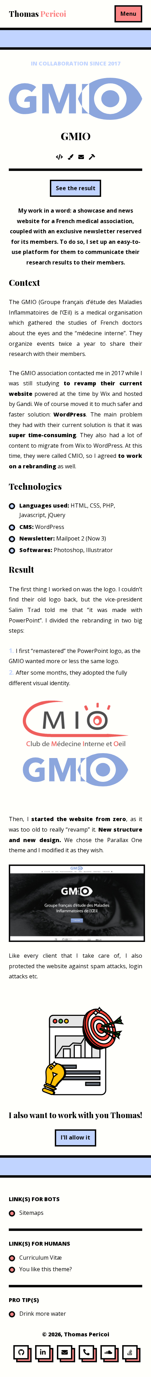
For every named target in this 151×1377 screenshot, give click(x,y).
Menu (128, 14)
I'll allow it (75, 1137)
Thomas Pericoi (86, 1334)
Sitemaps (31, 1213)
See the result (76, 188)
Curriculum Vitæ (40, 1257)
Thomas (37, 13)
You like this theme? (45, 1269)
